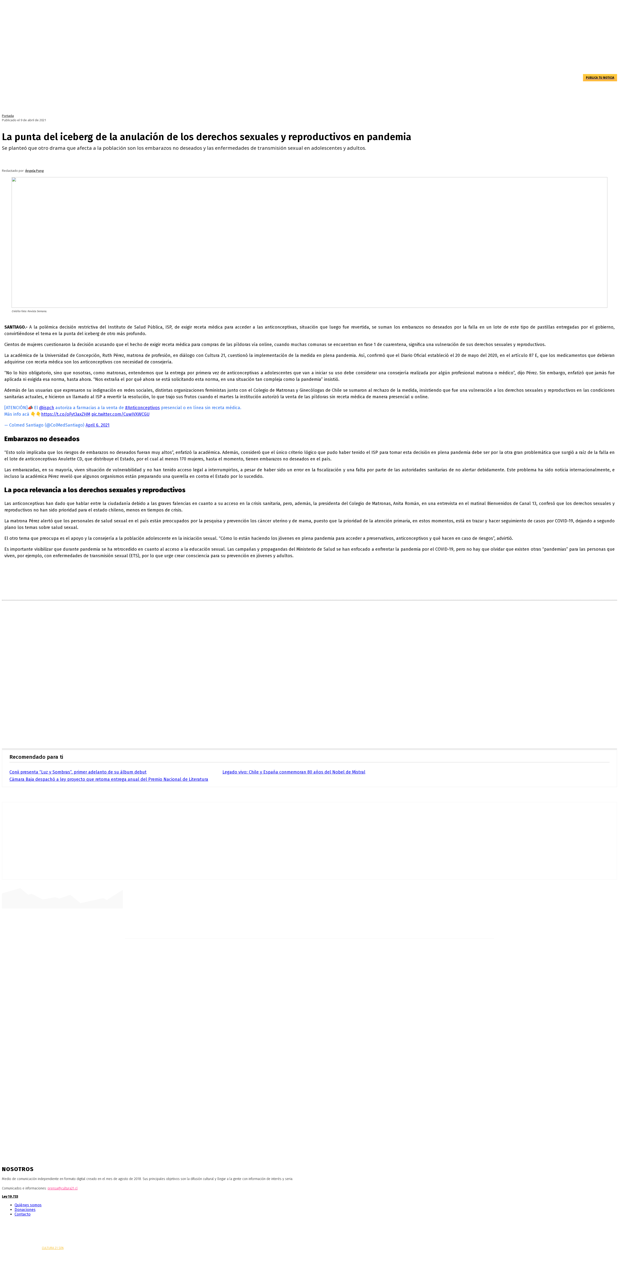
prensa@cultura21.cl (63, 1188)
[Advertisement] (309, 675)
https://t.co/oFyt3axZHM (65, 414)
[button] (575, 77)
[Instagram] (11, 1224)
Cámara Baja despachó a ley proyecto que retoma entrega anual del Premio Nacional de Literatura (108, 779)
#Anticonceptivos (142, 407)
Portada (8, 115)
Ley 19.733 (10, 1197)
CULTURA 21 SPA (53, 1248)
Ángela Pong (34, 170)
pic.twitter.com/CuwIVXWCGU (120, 414)
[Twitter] (18, 1224)
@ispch (46, 407)
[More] (158, 161)
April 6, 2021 (98, 425)
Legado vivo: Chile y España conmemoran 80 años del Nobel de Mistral (293, 772)
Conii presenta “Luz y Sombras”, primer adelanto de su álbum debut (78, 772)
